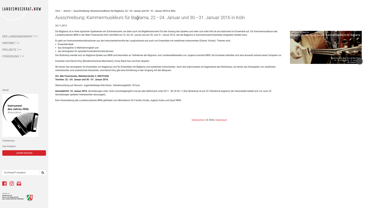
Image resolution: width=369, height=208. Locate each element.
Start (57, 11)
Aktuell (5, 90)
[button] (25, 36)
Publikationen (8, 140)
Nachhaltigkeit (9, 146)
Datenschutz (198, 120)
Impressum (221, 120)
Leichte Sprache (24, 153)
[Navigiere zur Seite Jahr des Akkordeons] (23, 115)
